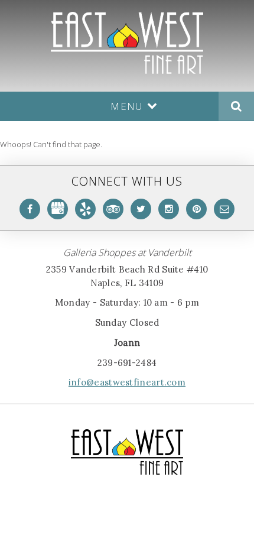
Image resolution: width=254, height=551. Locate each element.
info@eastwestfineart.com (127, 382)
